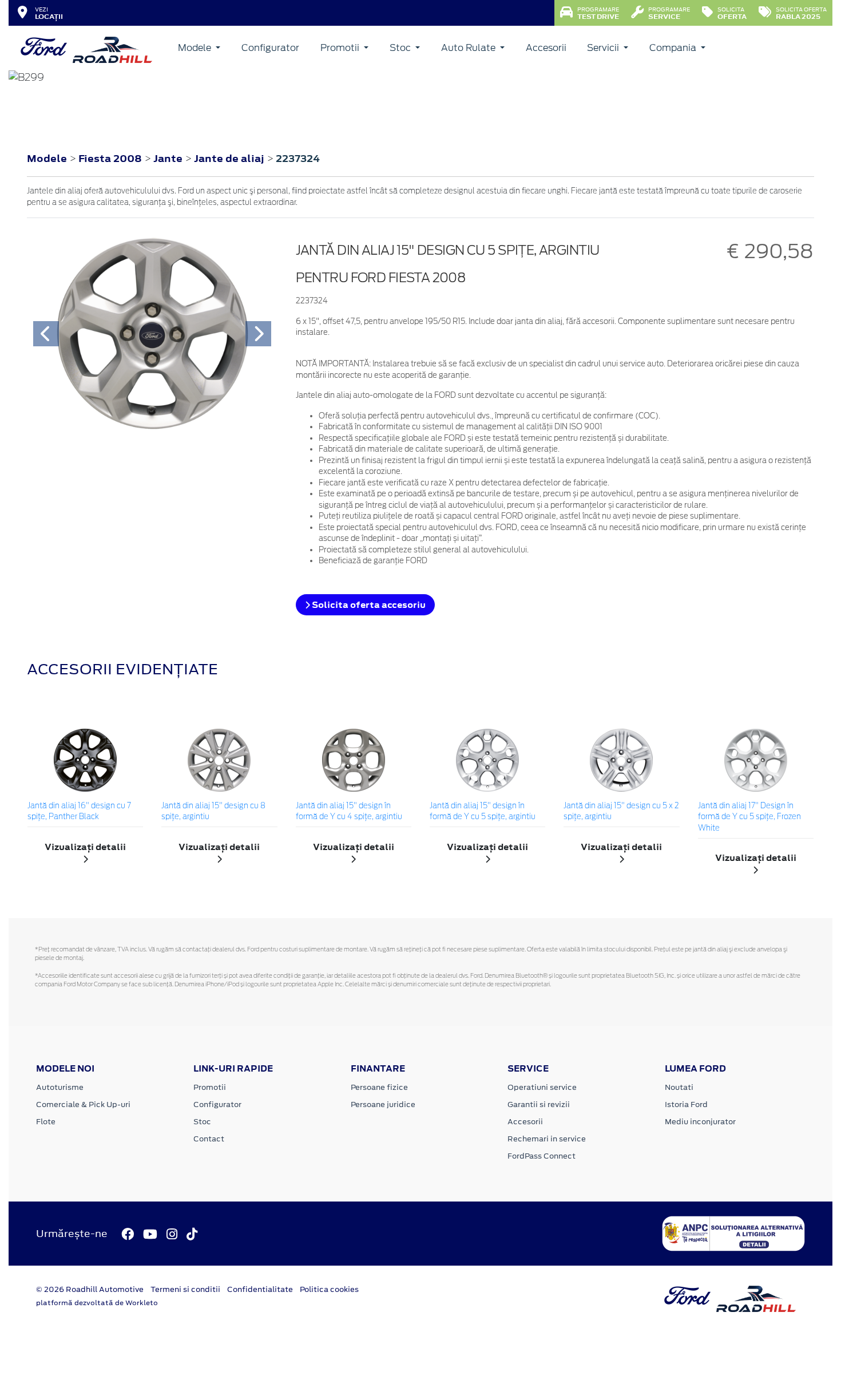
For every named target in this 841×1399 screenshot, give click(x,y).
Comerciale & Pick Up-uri (83, 1104)
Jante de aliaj (230, 158)
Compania (674, 47)
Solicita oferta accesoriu (368, 605)
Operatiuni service (542, 1087)
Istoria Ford (686, 1104)
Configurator (270, 47)
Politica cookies (329, 1289)
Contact (208, 1138)
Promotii (341, 47)
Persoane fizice (379, 1087)
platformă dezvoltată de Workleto (97, 1302)
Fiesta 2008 (110, 158)
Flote (45, 1121)
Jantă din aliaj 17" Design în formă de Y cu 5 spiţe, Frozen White (749, 817)
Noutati (679, 1087)
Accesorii (546, 47)
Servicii (604, 47)
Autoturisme (60, 1087)
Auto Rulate (469, 47)
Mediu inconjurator (700, 1121)
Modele (195, 47)
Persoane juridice (383, 1104)
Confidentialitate (260, 1289)
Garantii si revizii (538, 1104)
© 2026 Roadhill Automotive (90, 1289)
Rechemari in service (546, 1138)
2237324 (298, 158)
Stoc (401, 47)
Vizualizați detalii (85, 847)
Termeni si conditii (185, 1289)
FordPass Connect (541, 1156)
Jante (169, 158)
